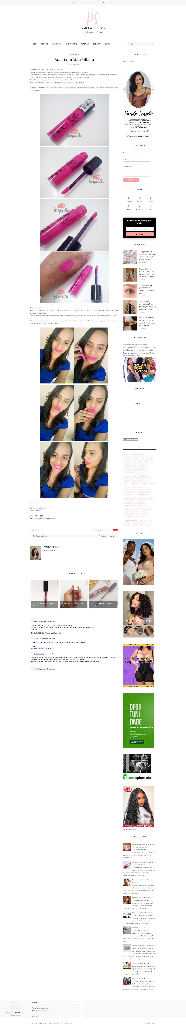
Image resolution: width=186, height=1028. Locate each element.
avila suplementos (144, 491)
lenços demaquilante (131, 509)
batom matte (74, 54)
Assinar (139, 234)
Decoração (56, 44)
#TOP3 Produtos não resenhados (143, 928)
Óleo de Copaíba (128, 61)
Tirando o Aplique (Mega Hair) (141, 913)
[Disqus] (74, 645)
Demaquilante (149, 461)
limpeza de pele (146, 509)
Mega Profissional (130, 476)
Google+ (53, 518)
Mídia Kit (96, 44)
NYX (147, 480)
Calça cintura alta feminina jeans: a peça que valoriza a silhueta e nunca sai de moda (147, 273)
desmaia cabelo (140, 502)
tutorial (127, 524)
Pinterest (128, 209)
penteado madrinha (130, 520)
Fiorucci (141, 465)
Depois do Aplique (130, 465)
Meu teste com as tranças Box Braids (135, 345)
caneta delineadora (141, 494)
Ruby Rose (143, 487)
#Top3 (126, 454)
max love (144, 513)
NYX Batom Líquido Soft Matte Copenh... (101, 604)
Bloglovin (139, 209)
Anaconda (127, 458)
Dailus (142, 458)
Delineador (138, 461)
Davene (149, 458)
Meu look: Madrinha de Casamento (143, 844)
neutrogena (140, 516)
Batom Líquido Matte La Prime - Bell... (72, 604)
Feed (150, 209)
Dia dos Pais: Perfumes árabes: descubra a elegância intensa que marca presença (147, 322)
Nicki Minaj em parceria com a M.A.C (143, 897)
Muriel (126, 480)
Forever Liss (128, 469)
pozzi (151, 520)
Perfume (151, 483)
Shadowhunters (129, 491)
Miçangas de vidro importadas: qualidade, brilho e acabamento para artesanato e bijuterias (147, 257)
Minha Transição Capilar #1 (140, 978)
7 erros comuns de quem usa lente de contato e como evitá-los (146, 289)
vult (149, 524)
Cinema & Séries (71, 44)
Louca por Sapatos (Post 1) (140, 963)
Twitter (44, 518)
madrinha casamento (131, 513)
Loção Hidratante (130, 472)
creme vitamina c (129, 498)
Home (34, 44)
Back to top (150, 1023)
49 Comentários (36, 530)
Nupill (126, 483)
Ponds (126, 487)
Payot (144, 483)
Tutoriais (85, 44)
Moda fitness (143, 476)
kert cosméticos (145, 505)
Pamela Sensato (52, 547)
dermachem (128, 502)
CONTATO (108, 44)
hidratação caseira (130, 505)
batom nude (128, 494)
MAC (140, 472)
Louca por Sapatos (141, 469)
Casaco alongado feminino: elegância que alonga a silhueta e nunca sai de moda (147, 305)
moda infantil (128, 516)
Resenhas (44, 44)
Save (116, 530)
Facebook (129, 201)
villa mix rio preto (139, 524)
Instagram (35, 518)
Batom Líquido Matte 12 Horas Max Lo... (43, 604)
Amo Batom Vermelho (138, 454)
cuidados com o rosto (145, 498)
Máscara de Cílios (137, 480)
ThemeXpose (51, 1023)
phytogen (143, 520)
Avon (135, 458)
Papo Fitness (135, 483)
